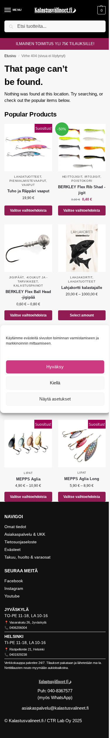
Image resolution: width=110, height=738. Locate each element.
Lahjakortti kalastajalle (81, 287)
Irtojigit (92, 176)
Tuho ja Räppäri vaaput (28, 191)
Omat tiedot (15, 526)
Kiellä (55, 382)
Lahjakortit (81, 277)
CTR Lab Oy (59, 720)
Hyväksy (55, 366)
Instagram (13, 588)
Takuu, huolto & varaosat (27, 557)
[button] (101, 10)
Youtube (12, 596)
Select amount (82, 315)
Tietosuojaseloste (20, 542)
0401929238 (18, 654)
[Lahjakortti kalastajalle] (82, 248)
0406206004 (18, 627)
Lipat (28, 473)
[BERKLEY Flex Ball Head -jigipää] (28, 248)
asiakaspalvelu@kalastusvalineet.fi (55, 708)
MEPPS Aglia (28, 479)
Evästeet (12, 549)
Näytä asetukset (55, 398)
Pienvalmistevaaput (27, 180)
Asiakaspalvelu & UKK (24, 534)
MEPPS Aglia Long (81, 479)
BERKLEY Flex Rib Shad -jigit (81, 190)
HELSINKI (13, 636)
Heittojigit (72, 176)
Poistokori (81, 180)
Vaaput (28, 184)
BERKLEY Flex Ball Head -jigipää (28, 295)
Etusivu (10, 56)
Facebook (13, 580)
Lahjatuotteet (27, 176)
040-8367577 (60, 690)
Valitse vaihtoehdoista (28, 210)
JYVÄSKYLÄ (16, 609)
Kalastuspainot (28, 285)
